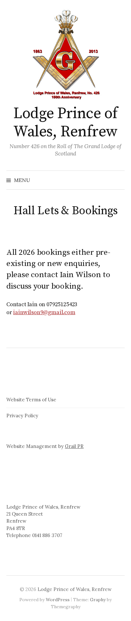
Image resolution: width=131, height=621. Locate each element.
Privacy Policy (22, 416)
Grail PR (74, 446)
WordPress (58, 599)
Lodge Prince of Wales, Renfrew (65, 123)
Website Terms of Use (31, 400)
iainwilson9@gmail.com (44, 312)
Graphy (98, 599)
